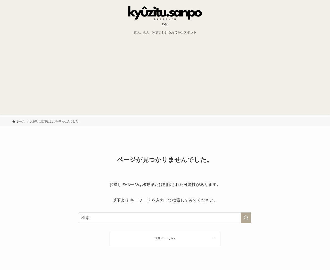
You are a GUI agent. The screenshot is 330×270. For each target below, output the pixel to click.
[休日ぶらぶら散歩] (165, 16)
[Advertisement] (165, 79)
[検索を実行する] (246, 217)
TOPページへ (165, 238)
